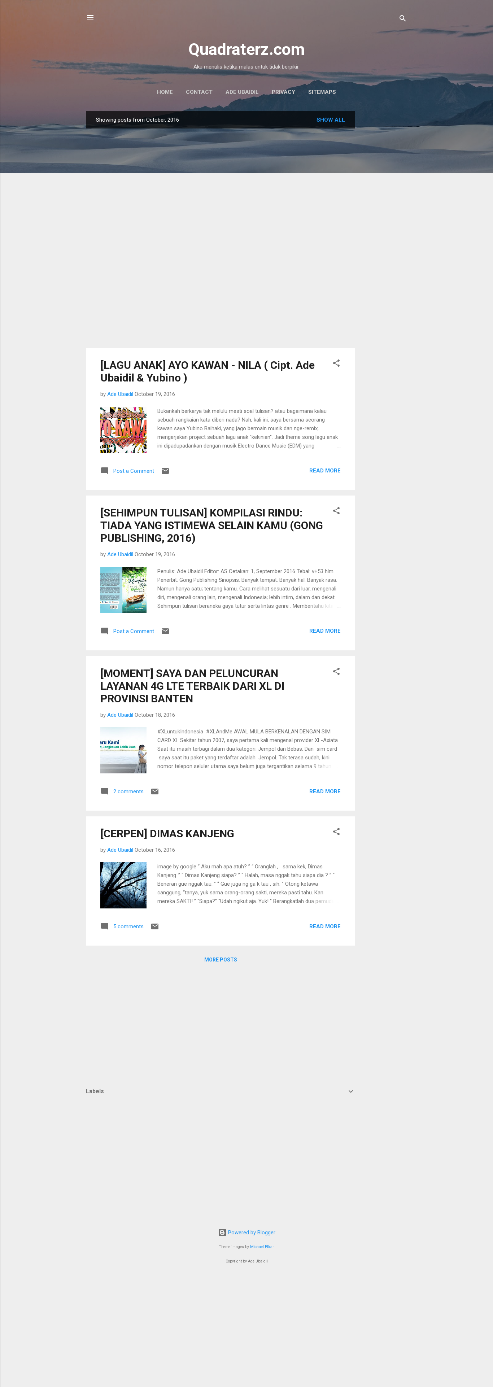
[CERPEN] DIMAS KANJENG (167, 833)
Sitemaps (322, 92)
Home (165, 92)
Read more (325, 470)
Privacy (283, 92)
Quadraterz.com (246, 49)
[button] (336, 364)
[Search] (402, 20)
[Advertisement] (384, 219)
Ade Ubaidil (242, 92)
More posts (220, 960)
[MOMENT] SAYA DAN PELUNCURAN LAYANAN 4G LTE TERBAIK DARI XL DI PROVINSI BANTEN (192, 686)
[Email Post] (165, 473)
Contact (199, 92)
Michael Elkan (262, 1246)
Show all (331, 120)
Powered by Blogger (251, 1232)
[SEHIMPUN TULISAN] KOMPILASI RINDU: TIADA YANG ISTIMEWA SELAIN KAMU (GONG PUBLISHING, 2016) (211, 525)
